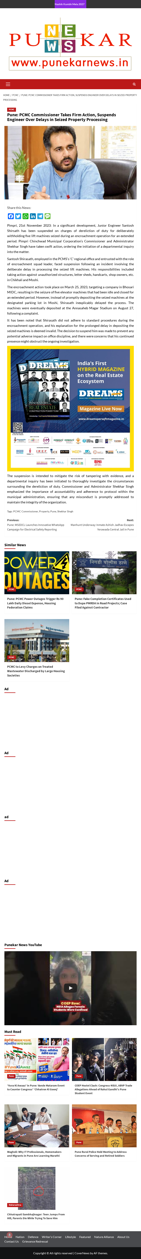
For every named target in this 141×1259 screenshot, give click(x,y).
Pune (53, 511)
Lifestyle (70, 1237)
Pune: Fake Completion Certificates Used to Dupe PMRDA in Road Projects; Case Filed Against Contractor (103, 603)
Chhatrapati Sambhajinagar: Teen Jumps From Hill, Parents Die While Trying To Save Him (36, 1216)
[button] (8, 83)
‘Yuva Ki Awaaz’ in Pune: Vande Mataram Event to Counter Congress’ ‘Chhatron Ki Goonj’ (36, 1087)
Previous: (35, 525)
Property (44, 511)
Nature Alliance (104, 1237)
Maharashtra (15, 1205)
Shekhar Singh (65, 511)
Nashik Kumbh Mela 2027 (69, 4)
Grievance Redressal (35, 1241)
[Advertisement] (70, 720)
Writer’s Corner (52, 1237)
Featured (85, 1237)
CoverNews (82, 1253)
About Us (123, 1237)
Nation (20, 1237)
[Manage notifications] (9, 1235)
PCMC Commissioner (25, 511)
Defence (33, 1237)
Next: (102, 525)
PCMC (11, 109)
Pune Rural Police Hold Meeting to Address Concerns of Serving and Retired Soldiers (101, 1154)
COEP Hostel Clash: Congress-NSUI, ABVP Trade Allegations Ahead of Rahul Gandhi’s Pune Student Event (103, 1089)
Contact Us (11, 1241)
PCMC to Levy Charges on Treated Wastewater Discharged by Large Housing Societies (36, 671)
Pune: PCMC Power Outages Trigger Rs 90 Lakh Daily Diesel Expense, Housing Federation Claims (35, 603)
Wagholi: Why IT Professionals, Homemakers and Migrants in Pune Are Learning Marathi (34, 1154)
